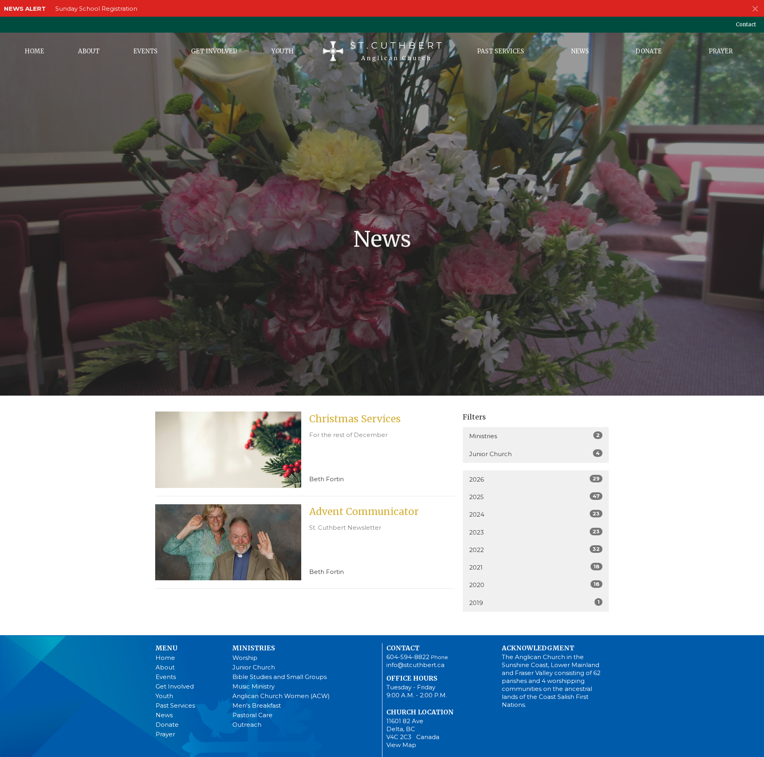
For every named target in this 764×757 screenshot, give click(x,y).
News (580, 51)
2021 (534, 567)
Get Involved (214, 51)
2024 (534, 514)
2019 (534, 603)
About (88, 51)
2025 (534, 497)
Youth (282, 51)
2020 (534, 585)
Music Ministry (253, 686)
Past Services (500, 51)
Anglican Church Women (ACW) (281, 696)
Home (34, 51)
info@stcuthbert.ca (415, 665)
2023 (534, 532)
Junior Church (534, 454)
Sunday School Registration (96, 8)
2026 (534, 479)
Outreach (246, 724)
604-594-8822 (407, 657)
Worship (244, 657)
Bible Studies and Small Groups (279, 677)
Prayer (721, 51)
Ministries (534, 436)
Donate (648, 51)
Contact (746, 24)
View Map (401, 745)
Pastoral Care (252, 715)
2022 (534, 550)
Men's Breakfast (256, 705)
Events (145, 51)
